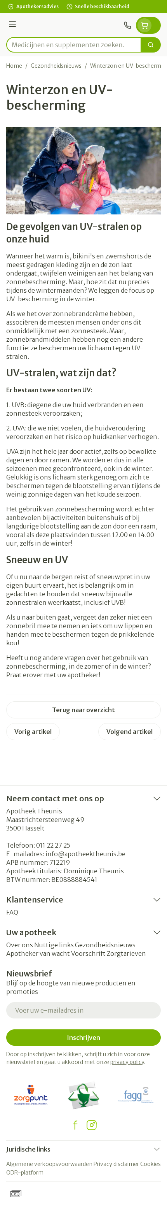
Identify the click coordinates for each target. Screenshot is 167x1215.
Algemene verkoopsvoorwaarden (49, 1164)
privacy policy (127, 1062)
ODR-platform (24, 1172)
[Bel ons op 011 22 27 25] (127, 25)
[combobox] (73, 45)
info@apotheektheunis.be (85, 854)
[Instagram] (91, 1125)
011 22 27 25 (53, 845)
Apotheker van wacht (38, 953)
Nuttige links (54, 945)
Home (14, 65)
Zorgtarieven (126, 953)
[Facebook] (75, 1125)
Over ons (19, 945)
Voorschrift (88, 953)
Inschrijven (83, 1037)
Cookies (150, 1164)
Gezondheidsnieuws (56, 65)
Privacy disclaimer (116, 1164)
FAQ (12, 912)
